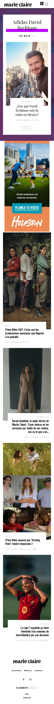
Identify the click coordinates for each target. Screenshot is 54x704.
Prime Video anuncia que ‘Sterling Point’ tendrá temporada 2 (22, 542)
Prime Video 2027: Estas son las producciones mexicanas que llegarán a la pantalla (24, 333)
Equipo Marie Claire (27, 120)
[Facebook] (23, 679)
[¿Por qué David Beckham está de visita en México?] (27, 74)
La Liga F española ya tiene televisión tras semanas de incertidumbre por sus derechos (32, 631)
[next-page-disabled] (29, 128)
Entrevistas (42, 417)
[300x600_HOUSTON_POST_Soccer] (27, 231)
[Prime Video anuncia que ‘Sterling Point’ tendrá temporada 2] (27, 491)
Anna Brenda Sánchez (17, 342)
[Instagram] (30, 679)
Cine (7, 326)
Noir (27, 694)
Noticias (28, 670)
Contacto (38, 670)
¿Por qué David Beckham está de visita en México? (27, 110)
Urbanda (27, 697)
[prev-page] (24, 128)
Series (8, 536)
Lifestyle (27, 102)
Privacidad (16, 670)
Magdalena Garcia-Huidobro (21, 549)
